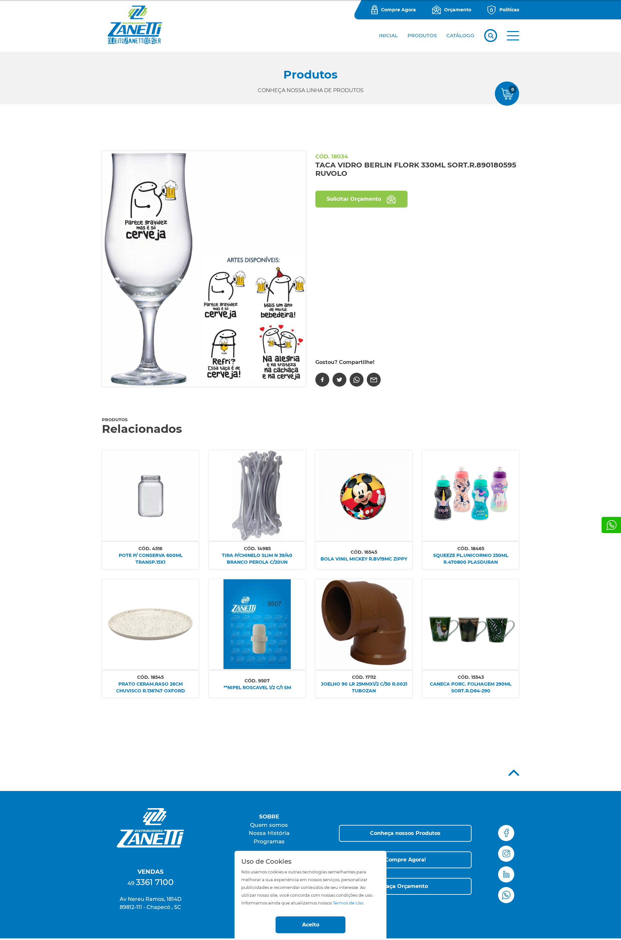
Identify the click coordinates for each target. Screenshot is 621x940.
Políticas (509, 10)
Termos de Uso (348, 903)
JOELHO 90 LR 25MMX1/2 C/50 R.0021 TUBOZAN (364, 687)
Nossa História (269, 833)
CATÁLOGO (460, 35)
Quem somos (269, 825)
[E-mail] (374, 380)
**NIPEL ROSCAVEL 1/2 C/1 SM (257, 687)
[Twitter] (339, 380)
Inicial (388, 35)
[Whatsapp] (611, 525)
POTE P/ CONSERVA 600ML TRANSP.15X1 (150, 558)
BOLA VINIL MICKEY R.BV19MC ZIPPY (364, 559)
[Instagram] (506, 854)
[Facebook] (322, 380)
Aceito (310, 925)
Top (513, 773)
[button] (513, 35)
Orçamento (457, 10)
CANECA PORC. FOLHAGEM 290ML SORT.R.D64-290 (470, 687)
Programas (269, 841)
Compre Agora (398, 10)
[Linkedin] (506, 874)
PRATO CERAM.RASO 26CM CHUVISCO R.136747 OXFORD (150, 687)
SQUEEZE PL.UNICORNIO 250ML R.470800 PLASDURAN (470, 558)
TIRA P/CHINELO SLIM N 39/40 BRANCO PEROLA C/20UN (257, 558)
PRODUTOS (422, 35)
